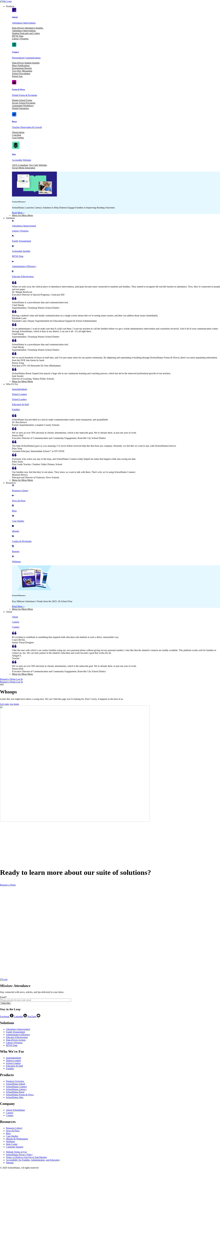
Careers (9, 1112)
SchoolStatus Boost (15, 1092)
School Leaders (13, 1063)
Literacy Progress (20, 38)
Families (10, 1068)
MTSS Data (17, 36)
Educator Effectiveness (17, 1037)
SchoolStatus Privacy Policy (19, 1154)
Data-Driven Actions (16, 1040)
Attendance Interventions (24, 30)
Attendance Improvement (18, 1029)
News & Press (12, 1130)
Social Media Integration (23, 168)
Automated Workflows (23, 105)
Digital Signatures (20, 108)
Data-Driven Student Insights (26, 63)
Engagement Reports (22, 68)
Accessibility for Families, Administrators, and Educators (33, 1160)
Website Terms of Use (16, 1152)
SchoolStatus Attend (15, 1084)
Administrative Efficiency (18, 1034)
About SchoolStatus (15, 1110)
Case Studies (12, 1136)
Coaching (16, 135)
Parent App (17, 76)
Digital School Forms (22, 100)
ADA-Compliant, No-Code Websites (29, 165)
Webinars (10, 1141)
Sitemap (10, 1162)
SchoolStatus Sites (14, 1097)
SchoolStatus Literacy (16, 1089)
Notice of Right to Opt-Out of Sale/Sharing (26, 1157)
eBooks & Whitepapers (17, 1139)
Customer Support (14, 1147)
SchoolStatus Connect (16, 1086)
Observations (18, 132)
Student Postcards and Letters (26, 33)
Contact (9, 1115)
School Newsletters (21, 73)
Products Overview (15, 1081)
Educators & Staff (14, 1066)
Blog (8, 1133)
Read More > (18, 212)
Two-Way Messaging (22, 71)
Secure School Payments (23, 103)
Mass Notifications (21, 65)
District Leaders (13, 1060)
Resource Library (14, 1128)
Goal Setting (18, 137)
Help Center (12, 1144)
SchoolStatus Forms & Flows (20, 1094)
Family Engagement (15, 1032)
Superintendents (13, 1058)
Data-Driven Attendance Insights (28, 28)
